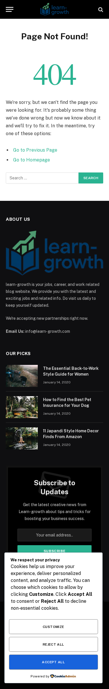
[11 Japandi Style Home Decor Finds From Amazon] (22, 438)
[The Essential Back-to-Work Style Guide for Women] (22, 376)
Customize (53, 627)
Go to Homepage (31, 160)
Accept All (53, 662)
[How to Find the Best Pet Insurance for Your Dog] (22, 407)
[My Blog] (54, 9)
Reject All (53, 644)
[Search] (100, 9)
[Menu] (9, 9)
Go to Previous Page (35, 150)
